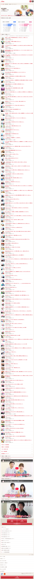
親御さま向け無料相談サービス (6, 548)
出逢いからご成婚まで (4, 562)
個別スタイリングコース (5, 540)
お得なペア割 (4, 544)
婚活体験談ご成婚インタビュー (6, 546)
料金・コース (3, 558)
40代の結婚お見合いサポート (6, 534)
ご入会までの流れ (3, 560)
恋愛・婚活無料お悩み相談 (5, 550)
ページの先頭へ (32, 554)
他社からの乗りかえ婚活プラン (6, 542)
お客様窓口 (2, 571)
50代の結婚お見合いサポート (6, 536)
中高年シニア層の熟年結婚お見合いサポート (8, 538)
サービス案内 (2, 4)
